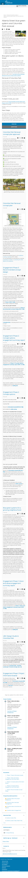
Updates (14, 124)
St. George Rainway (9, 832)
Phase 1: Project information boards (15, 775)
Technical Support (6, 866)
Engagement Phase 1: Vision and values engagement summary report (13, 583)
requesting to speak (7, 259)
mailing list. (15, 385)
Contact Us (6, 846)
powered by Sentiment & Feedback (10, 870)
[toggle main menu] (3, 4)
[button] (2, 29)
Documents (6, 772)
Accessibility (4, 864)
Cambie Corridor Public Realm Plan (14, 820)
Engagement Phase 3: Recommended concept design (12, 270)
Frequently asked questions (10, 795)
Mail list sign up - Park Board (10, 838)
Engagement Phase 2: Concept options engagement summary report (14, 338)
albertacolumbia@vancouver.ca (10, 853)
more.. (4, 822)
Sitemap (4, 867)
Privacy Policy (6, 841)
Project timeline (7, 699)
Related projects (7, 827)
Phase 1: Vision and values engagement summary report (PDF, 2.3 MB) (14, 607)
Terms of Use (5, 861)
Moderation (4, 869)
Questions (14, 126)
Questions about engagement (14, 810)
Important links (7, 815)
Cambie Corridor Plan (11, 818)
